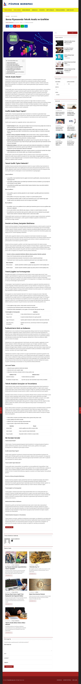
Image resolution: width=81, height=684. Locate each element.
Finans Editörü (15, 592)
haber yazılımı (70, 10)
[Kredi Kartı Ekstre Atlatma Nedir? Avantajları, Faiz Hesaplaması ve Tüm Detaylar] (60, 121)
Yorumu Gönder (9, 666)
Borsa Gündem (17, 10)
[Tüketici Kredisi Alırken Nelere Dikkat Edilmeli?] (16, 613)
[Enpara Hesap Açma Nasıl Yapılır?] (59, 64)
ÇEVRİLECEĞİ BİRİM (70, 81)
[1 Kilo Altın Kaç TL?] (40, 557)
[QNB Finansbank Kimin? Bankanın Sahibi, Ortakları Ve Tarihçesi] (71, 121)
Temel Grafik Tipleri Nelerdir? (13, 65)
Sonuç (56, 92)
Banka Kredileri (26, 10)
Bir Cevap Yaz (9, 527)
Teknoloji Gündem (60, 10)
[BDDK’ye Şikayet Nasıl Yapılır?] (59, 57)
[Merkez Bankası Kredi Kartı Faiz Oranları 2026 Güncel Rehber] (71, 136)
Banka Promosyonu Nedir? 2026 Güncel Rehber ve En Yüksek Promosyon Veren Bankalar (60, 115)
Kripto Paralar (50, 10)
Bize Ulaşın (75, 680)
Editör (37, 565)
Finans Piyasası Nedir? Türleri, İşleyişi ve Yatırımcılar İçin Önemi (59, 144)
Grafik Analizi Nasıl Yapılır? (12, 64)
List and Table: (11, 70)
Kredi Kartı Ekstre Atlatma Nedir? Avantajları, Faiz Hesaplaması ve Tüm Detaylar (59, 130)
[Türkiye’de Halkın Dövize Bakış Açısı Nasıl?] (59, 43)
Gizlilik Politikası (67, 680)
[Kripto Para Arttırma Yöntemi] (40, 584)
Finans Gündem (8, 10)
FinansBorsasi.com (11, 680)
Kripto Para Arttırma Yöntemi (37, 594)
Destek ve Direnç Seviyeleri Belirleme (15, 66)
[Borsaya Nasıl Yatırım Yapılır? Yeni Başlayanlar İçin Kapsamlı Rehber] (16, 584)
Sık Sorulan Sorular (11, 73)
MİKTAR (56, 87)
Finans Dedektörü (10, 22)
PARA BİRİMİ (57, 81)
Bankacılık (34, 10)
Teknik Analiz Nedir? (11, 62)
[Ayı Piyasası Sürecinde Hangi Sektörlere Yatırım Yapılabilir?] (16, 557)
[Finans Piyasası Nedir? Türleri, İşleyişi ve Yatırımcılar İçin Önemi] (60, 136)
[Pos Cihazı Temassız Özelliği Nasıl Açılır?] (59, 50)
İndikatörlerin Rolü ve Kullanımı (14, 69)
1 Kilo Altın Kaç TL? (34, 567)
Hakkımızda (59, 680)
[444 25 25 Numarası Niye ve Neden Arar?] (59, 71)
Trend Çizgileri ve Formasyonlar (14, 68)
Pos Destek (42, 10)
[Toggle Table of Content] (22, 61)
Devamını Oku (9, 575)
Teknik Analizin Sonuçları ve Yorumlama (15, 72)
